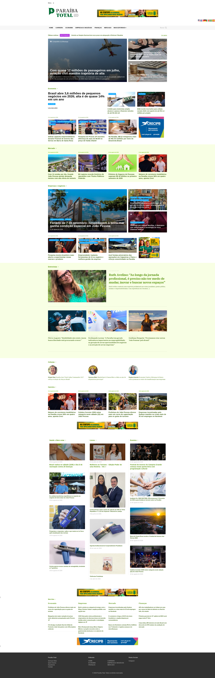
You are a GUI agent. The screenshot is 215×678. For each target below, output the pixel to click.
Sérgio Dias (51, 377)
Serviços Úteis (52, 661)
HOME (51, 27)
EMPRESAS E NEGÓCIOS (83, 27)
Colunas (51, 362)
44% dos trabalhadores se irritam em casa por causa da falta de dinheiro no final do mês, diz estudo (152, 609)
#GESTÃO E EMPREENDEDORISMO (66, 121)
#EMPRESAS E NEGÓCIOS (57, 219)
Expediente (51, 665)
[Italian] (207, 20)
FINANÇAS (98, 27)
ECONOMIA (69, 27)
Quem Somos (52, 663)
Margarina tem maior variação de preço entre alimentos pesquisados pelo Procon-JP (61, 618)
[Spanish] (213, 20)
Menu (49, 3)
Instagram (132, 661)
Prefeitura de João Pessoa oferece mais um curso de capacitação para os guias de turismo (62, 609)
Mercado (51, 148)
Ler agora (164, 35)
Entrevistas (52, 267)
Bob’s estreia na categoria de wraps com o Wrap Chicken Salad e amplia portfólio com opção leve (92, 609)
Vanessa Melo (92, 377)
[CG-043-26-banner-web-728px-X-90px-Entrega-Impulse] (127, 13)
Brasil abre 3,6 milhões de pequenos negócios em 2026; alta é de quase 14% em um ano (76, 96)
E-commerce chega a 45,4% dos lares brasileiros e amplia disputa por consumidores (120, 618)
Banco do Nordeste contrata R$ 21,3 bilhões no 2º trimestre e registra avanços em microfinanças (123, 627)
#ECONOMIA (52, 104)
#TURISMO (52, 124)
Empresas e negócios (56, 186)
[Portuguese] (210, 20)
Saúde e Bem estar (56, 440)
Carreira (51, 387)
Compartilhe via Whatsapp (60, 41)
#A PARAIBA (113, 121)
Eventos (133, 440)
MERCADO (107, 27)
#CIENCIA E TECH (54, 240)
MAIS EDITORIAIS (119, 27)
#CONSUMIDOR (84, 121)
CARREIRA (59, 27)
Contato (50, 667)
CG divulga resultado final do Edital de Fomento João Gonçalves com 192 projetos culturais (62, 627)
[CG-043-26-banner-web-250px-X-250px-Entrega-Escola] (153, 247)
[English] (199, 20)
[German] (205, 20)
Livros (92, 440)
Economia (52, 89)
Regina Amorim (133, 377)
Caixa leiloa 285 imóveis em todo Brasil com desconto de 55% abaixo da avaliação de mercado (153, 625)
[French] (202, 20)
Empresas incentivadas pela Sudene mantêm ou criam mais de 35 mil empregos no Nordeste (122, 609)
